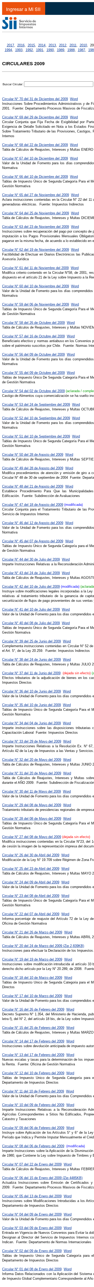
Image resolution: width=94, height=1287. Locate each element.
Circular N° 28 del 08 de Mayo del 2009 (31, 819)
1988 (71, 50)
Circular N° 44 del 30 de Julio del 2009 (31, 559)
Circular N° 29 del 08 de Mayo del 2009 (31, 805)
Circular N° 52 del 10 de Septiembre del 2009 (36, 418)
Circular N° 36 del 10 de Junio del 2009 (31, 691)
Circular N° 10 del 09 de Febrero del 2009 (33, 1105)
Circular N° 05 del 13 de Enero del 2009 (32, 1196)
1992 (29, 50)
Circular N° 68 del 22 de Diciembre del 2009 (35, 145)
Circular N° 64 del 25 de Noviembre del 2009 (35, 213)
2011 (73, 45)
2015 (31, 45)
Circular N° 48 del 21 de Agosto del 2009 (32, 486)
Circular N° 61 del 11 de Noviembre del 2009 (35, 268)
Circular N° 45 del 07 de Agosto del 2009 (32, 541)
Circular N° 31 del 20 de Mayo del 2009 (31, 773)
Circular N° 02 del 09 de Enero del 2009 (32, 1251)
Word (74, 99)
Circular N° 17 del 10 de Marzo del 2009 (32, 996)
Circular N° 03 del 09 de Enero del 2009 (32, 1228)
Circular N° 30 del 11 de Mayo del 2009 (31, 791)
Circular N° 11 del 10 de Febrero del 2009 (33, 1091)
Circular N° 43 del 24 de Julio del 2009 (31, 573)
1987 (81, 50)
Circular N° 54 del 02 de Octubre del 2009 (33, 391)
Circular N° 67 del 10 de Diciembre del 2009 (35, 158)
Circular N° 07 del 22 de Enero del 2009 (32, 1164)
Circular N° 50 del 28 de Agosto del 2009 (32, 455)
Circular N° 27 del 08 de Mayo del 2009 (31, 837)
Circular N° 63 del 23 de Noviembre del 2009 (35, 227)
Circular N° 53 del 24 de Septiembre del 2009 (36, 404)
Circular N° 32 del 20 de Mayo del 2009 (31, 760)
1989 (60, 50)
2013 (52, 45)
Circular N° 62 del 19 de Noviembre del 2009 (35, 250)
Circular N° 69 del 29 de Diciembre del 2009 (35, 117)
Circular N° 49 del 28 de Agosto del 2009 (32, 468)
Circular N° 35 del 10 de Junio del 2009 (31, 705)
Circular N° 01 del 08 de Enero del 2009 (32, 1269)
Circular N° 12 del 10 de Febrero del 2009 (33, 1073)
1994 (8, 50)
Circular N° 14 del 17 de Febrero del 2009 (33, 1041)
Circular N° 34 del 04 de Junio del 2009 (31, 723)
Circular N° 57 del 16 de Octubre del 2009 (33, 336)
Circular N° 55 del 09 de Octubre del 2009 (33, 373)
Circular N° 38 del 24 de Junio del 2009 (31, 659)
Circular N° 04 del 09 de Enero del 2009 (32, 1214)
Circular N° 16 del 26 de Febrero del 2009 (33, 1009)
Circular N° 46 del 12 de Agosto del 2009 (32, 523)
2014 (41, 45)
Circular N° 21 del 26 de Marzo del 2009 (32, 932)
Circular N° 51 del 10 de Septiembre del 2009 (36, 436)
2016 (21, 45)
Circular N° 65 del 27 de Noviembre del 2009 (35, 195)
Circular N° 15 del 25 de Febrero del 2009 (33, 1028)
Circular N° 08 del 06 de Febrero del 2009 (33, 1146)
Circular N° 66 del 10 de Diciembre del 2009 (35, 177)
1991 (39, 50)
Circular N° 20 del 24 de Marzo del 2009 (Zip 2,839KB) (43, 946)
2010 (83, 45)
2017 (10, 45)
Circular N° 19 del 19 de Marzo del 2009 (32, 959)
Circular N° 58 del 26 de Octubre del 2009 (33, 323)
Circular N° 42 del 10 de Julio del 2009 (31, 586)
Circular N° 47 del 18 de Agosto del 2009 (32, 505)
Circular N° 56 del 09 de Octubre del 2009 (33, 354)
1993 (18, 50)
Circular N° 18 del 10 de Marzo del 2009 (32, 978)
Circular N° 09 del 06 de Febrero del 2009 (33, 1128)
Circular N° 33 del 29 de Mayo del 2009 (31, 741)
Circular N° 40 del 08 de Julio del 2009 (31, 623)
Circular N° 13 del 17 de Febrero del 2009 (33, 1055)
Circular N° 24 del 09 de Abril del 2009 (30, 882)
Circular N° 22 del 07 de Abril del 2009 (30, 914)
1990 (50, 50)
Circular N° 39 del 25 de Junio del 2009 (31, 641)
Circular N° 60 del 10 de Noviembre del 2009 (35, 286)
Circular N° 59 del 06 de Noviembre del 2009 (35, 304)
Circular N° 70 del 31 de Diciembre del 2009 (35, 99)
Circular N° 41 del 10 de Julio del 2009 (31, 609)
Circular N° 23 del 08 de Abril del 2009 (30, 896)
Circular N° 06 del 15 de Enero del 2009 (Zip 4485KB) (42, 1178)
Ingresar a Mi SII (23, 8)
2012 (62, 45)
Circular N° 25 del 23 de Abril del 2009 (30, 869)
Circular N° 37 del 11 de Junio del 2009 (31, 673)
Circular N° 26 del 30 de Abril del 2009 (30, 855)
